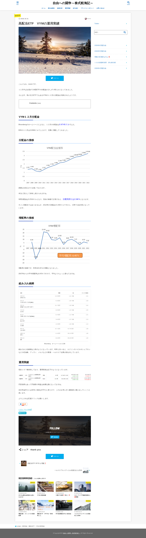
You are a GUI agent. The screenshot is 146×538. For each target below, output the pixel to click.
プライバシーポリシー (87, 8)
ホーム (44, 8)
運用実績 (67, 8)
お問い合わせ (100, 8)
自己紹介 (75, 8)
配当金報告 (51, 8)
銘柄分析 (59, 8)
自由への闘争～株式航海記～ (73, 3)
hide (39, 103)
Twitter (55, 437)
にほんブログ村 (24, 410)
